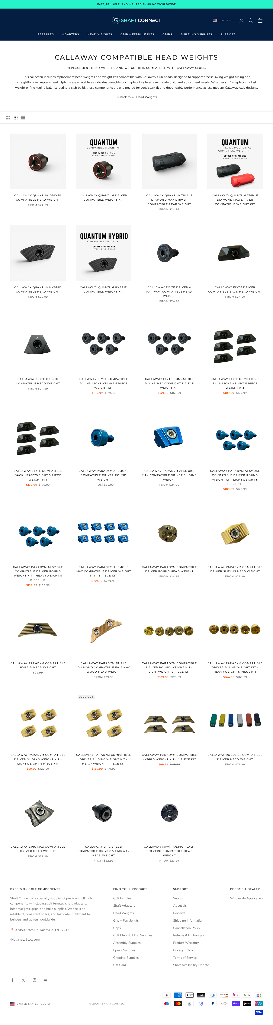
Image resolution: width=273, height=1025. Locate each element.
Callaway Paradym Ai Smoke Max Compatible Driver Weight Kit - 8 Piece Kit (103, 571)
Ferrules (46, 34)
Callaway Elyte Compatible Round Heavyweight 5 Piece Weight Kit (169, 383)
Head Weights (99, 34)
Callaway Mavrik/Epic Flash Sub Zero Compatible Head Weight (169, 851)
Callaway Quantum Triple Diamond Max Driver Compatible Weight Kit (235, 200)
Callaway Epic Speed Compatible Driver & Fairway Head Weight (104, 851)
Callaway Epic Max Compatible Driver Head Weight (38, 849)
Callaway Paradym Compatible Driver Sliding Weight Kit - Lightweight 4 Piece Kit (38, 759)
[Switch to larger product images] (8, 117)
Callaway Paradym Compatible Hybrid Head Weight (38, 665)
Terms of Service (185, 958)
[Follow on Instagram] (34, 980)
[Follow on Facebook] (12, 980)
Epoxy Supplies (124, 950)
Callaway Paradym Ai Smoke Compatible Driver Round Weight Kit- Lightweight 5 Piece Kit (235, 477)
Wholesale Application (246, 898)
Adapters (70, 34)
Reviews (179, 913)
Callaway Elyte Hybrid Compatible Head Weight (38, 381)
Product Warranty (186, 943)
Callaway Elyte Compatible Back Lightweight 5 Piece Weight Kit (235, 383)
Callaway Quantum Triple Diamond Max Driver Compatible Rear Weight (169, 200)
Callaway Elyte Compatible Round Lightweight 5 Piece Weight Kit (103, 383)
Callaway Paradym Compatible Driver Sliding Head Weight (235, 569)
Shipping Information (188, 920)
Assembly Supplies (127, 943)
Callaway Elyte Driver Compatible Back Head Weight (235, 289)
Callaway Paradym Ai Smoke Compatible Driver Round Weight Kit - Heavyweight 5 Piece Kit (38, 573)
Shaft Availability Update (191, 965)
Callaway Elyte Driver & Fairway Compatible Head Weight (169, 292)
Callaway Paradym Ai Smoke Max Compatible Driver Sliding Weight (169, 475)
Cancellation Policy (186, 928)
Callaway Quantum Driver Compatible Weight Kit (103, 197)
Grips (167, 34)
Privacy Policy (183, 950)
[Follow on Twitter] (23, 980)
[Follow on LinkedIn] (46, 980)
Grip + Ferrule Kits (137, 34)
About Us (180, 905)
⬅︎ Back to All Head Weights (136, 97)
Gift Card (119, 965)
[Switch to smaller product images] (15, 117)
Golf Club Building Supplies (132, 935)
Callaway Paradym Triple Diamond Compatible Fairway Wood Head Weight (103, 668)
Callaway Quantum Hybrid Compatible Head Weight (38, 289)
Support (228, 34)
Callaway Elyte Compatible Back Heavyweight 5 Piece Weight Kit (38, 475)
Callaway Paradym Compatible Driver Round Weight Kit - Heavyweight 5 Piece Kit (235, 668)
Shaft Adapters (124, 905)
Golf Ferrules (122, 898)
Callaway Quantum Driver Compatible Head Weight (37, 197)
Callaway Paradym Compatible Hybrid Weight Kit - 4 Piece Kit (169, 757)
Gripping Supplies (126, 958)
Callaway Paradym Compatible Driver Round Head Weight (169, 569)
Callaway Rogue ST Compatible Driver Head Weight (235, 757)
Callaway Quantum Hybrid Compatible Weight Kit (103, 289)
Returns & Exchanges (188, 935)
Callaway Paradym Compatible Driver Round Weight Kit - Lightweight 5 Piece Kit (169, 668)
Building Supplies (196, 34)
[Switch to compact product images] (23, 117)
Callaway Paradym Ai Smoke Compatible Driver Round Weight (104, 475)
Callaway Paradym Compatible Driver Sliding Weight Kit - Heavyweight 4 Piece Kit (103, 759)
